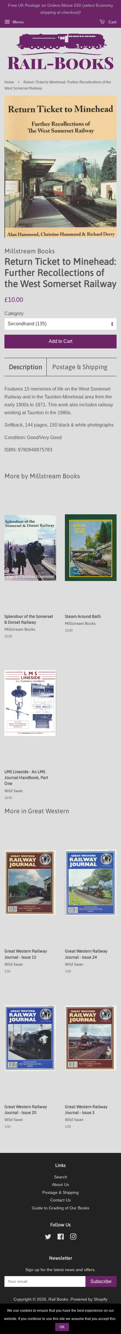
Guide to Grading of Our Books (60, 1208)
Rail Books (58, 1299)
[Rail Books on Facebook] (60, 1238)
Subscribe (101, 1281)
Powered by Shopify (88, 1299)
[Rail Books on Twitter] (48, 1238)
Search (60, 1177)
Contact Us (60, 1200)
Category (13, 313)
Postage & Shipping (79, 367)
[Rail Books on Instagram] (73, 1238)
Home (9, 82)
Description (25, 367)
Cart (112, 22)
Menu (17, 22)
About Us (60, 1184)
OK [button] (62, 1327)
